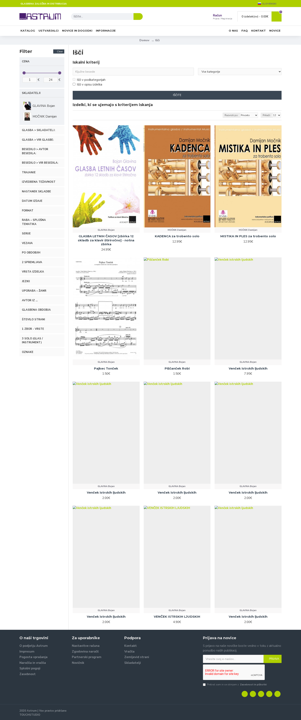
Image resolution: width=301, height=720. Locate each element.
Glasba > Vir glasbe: (38, 140)
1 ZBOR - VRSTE (33, 329)
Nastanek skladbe (36, 191)
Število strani (33, 319)
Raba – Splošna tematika (34, 222)
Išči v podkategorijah (91, 80)
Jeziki (26, 281)
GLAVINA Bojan (106, 230)
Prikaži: (267, 115)
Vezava (27, 243)
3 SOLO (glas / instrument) (32, 341)
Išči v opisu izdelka (89, 84)
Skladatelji (31, 93)
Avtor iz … (30, 300)
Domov (144, 40)
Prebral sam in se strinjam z (237, 684)
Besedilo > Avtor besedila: (35, 151)
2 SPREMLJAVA (32, 262)
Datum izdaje (32, 201)
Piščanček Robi (177, 368)
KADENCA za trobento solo (177, 236)
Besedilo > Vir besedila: (40, 163)
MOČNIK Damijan (177, 230)
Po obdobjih (31, 252)
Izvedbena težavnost (38, 182)
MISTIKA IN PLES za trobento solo (248, 236)
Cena (25, 61)
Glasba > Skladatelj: (38, 130)
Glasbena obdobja (36, 310)
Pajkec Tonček (106, 368)
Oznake (27, 352)
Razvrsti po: (231, 115)
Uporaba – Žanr (34, 291)
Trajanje (29, 172)
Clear (60, 51)
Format (27, 210)
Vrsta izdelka (33, 272)
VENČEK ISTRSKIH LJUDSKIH (177, 616)
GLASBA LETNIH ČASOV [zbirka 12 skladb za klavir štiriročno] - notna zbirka (106, 240)
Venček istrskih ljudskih (248, 368)
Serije (26, 233)
